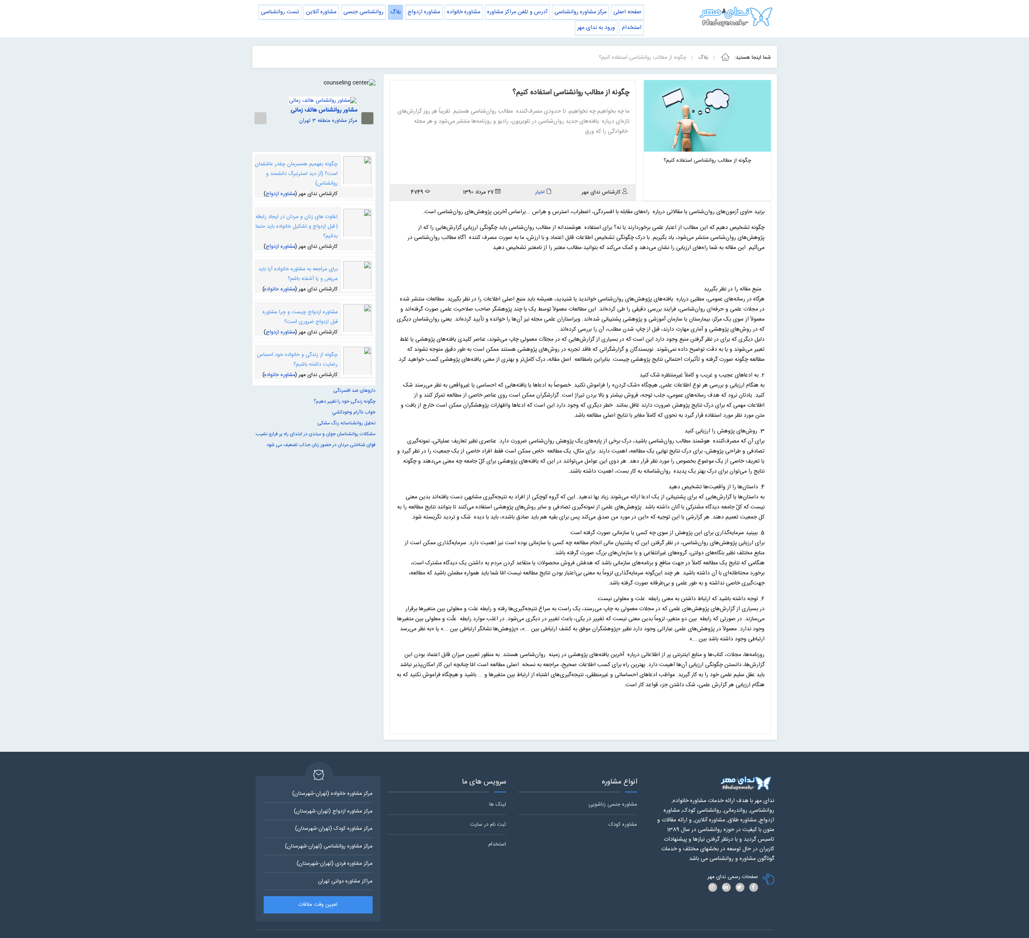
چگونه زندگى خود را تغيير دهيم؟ (344, 401)
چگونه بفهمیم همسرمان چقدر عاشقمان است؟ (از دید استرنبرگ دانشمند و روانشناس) (296, 174)
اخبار (540, 192)
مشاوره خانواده (279, 289)
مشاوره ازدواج (280, 193)
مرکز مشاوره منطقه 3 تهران (328, 120)
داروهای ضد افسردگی (354, 391)
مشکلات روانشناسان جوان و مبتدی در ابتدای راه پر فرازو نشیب (315, 434)
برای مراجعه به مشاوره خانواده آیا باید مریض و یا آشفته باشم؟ (298, 274)
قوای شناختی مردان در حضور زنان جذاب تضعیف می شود (320, 445)
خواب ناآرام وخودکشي (353, 412)
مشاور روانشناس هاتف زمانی (324, 110)
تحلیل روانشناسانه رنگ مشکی (346, 423)
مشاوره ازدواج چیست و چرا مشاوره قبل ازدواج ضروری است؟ (300, 317)
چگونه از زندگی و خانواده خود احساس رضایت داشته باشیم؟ (297, 359)
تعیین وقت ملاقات (318, 904)
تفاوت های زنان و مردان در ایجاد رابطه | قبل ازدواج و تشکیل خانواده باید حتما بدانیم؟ (297, 226)
